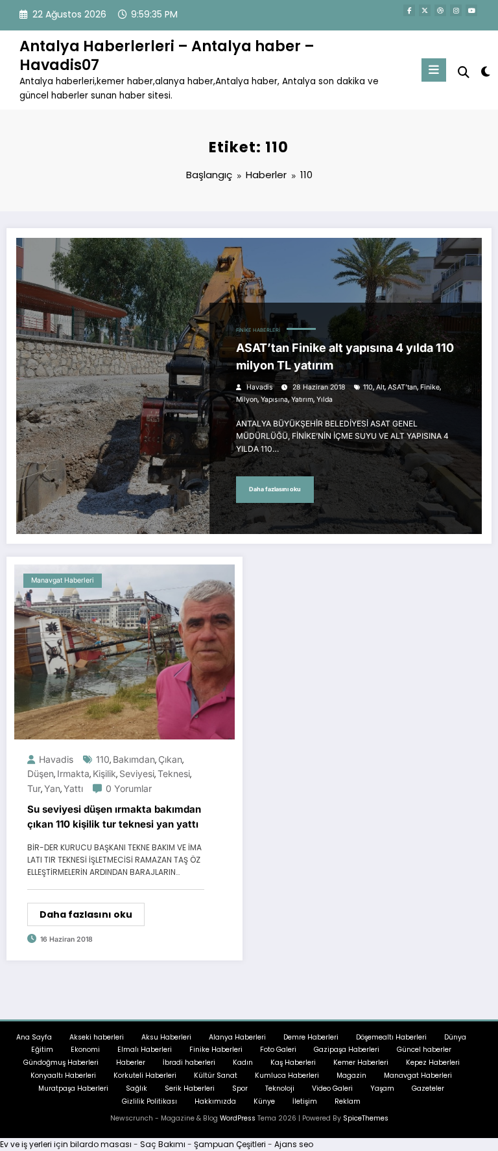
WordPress (237, 1118)
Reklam (348, 1101)
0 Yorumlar (129, 788)
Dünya (455, 1037)
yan (52, 788)
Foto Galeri (278, 1049)
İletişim (304, 1101)
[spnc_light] (484, 71)
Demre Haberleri (310, 1037)
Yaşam (382, 1088)
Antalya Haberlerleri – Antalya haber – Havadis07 (166, 55)
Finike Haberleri (258, 330)
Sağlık (136, 1088)
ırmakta (73, 773)
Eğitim (42, 1049)
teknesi (174, 773)
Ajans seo (293, 1144)
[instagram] (456, 10)
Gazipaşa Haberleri (346, 1049)
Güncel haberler (424, 1049)
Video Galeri (332, 1088)
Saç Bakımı (162, 1144)
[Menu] (433, 70)
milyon (246, 399)
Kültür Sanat (215, 1075)
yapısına (274, 399)
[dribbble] (440, 10)
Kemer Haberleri (360, 1062)
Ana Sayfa (34, 1037)
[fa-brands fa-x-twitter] (425, 10)
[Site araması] (463, 72)
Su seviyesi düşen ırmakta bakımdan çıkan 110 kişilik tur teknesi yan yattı (114, 816)
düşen (40, 773)
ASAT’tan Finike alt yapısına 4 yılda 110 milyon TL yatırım (345, 356)
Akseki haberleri (96, 1037)
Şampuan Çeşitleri (230, 1144)
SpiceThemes (365, 1118)
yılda (324, 399)
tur (34, 788)
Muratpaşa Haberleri (73, 1088)
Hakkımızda (215, 1101)
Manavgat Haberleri (62, 580)
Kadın (243, 1062)
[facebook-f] (409, 10)
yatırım (302, 399)
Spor (240, 1088)
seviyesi (136, 773)
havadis (259, 387)
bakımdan (134, 759)
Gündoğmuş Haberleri (61, 1062)
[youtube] (471, 10)
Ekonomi (85, 1049)
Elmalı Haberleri (144, 1049)
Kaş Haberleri (293, 1062)
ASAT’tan (402, 387)
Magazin (351, 1075)
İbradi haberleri (189, 1062)
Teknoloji (279, 1088)
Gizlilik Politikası (149, 1101)
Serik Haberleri (190, 1088)
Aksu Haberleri (166, 1037)
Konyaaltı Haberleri (63, 1075)
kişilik (104, 773)
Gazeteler (428, 1088)
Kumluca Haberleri (287, 1075)
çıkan (170, 759)
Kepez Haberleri (433, 1062)
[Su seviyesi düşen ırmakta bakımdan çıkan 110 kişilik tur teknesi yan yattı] (124, 651)
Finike (430, 387)
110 (368, 387)
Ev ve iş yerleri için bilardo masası (66, 1144)
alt (380, 387)
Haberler (130, 1062)
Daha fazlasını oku (275, 489)
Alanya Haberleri (237, 1037)
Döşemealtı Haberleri (391, 1037)
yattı (73, 788)
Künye (264, 1101)
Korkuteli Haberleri (144, 1075)
